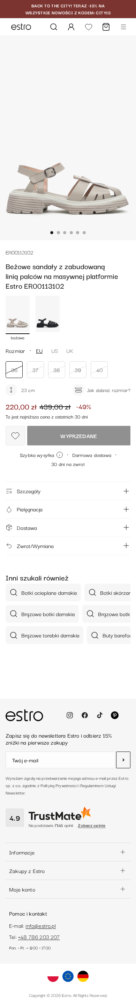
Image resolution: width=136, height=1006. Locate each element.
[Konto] (71, 27)
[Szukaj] (53, 27)
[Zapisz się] (123, 760)
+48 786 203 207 (39, 936)
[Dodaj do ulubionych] (15, 435)
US (54, 350)
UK (69, 350)
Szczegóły (28, 491)
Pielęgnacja (30, 509)
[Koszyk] (106, 27)
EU (39, 350)
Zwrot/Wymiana (35, 545)
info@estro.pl (40, 925)
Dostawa (27, 527)
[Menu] (123, 27)
